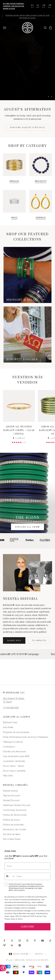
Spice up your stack (27, 87)
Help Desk (8, 775)
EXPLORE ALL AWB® (27, 527)
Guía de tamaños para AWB (16, 756)
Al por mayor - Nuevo (13, 766)
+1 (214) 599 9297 (11, 707)
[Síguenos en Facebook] (4, 940)
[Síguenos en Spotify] (19, 945)
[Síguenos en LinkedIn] (12, 945)
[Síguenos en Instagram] (19, 940)
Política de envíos (11, 820)
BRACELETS (40, 181)
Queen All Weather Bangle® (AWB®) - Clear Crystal (18, 430)
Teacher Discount (11, 795)
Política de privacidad (13, 824)
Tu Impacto (39, 640)
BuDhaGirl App (10, 722)
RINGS (14, 218)
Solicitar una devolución (14, 751)
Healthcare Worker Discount (16, 805)
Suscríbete (8, 727)
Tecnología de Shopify (37, 960)
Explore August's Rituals (27, 127)
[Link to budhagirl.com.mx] (19, 406)
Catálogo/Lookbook (13, 742)
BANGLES (14, 181)
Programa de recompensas (16, 732)
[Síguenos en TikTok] (50, 940)
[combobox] (10, 876)
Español (39, 954)
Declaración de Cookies (14, 829)
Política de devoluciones (15, 815)
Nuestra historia (10, 791)
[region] (27, 60)
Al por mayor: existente (14, 771)
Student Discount (11, 800)
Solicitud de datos (12, 834)
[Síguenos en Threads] (27, 940)
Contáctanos (9, 747)
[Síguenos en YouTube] (42, 940)
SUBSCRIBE (27, 926)
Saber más (14, 640)
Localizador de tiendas (14, 761)
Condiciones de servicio (14, 810)
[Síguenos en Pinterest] (34, 940)
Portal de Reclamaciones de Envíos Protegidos (25, 737)
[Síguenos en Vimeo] (4, 945)
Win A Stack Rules (11, 839)
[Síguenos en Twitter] (12, 940)
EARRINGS (41, 218)
